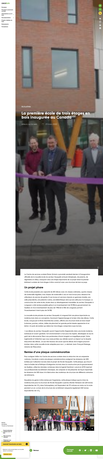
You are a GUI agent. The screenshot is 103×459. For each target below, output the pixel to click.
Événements (5, 24)
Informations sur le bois (7, 14)
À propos (4, 7)
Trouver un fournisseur (7, 425)
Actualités (4, 424)
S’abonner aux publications (7, 441)
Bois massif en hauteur (7, 436)
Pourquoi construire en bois (7, 10)
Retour (36, 450)
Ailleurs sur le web (29, 124)
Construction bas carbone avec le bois (7, 432)
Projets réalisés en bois (7, 21)
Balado (3, 422)
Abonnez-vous (7, 454)
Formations (5, 26)
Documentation (6, 17)
